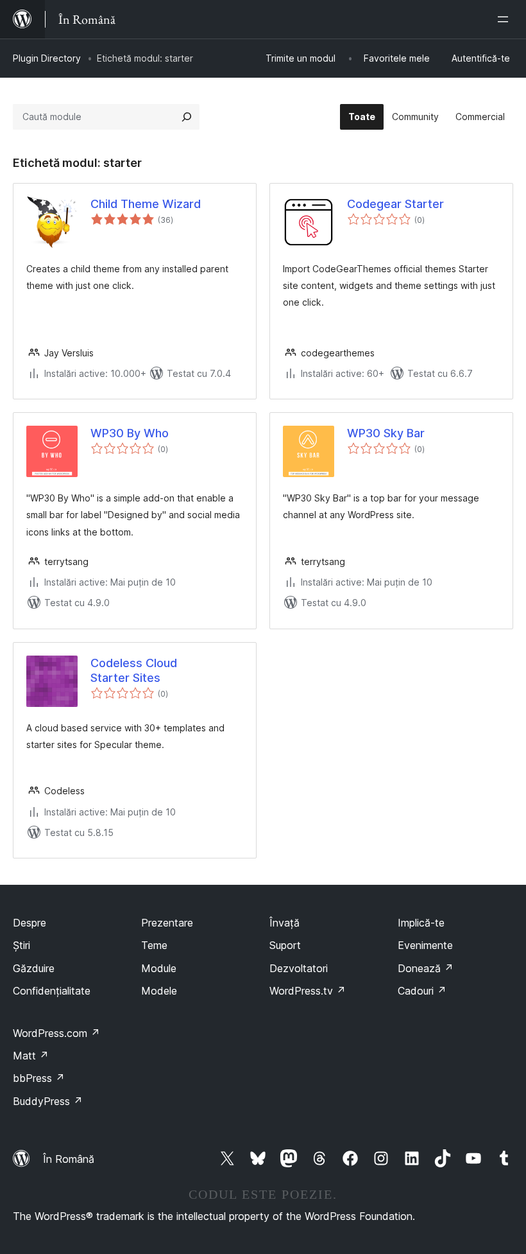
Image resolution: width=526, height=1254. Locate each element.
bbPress (39, 1078)
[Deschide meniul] (505, 19)
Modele (159, 990)
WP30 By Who (129, 433)
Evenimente (425, 945)
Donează (426, 968)
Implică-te (421, 922)
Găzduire (34, 968)
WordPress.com (56, 1033)
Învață (284, 922)
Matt (31, 1055)
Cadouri (422, 990)
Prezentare (167, 922)
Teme (154, 945)
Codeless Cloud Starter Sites (133, 670)
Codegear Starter (395, 204)
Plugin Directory (47, 58)
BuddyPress (48, 1101)
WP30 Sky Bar (386, 433)
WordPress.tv (307, 990)
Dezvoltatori (298, 968)
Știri (21, 945)
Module (158, 968)
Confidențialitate (51, 990)
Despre (29, 922)
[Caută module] (186, 117)
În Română (68, 1159)
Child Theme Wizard (145, 204)
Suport (285, 945)
